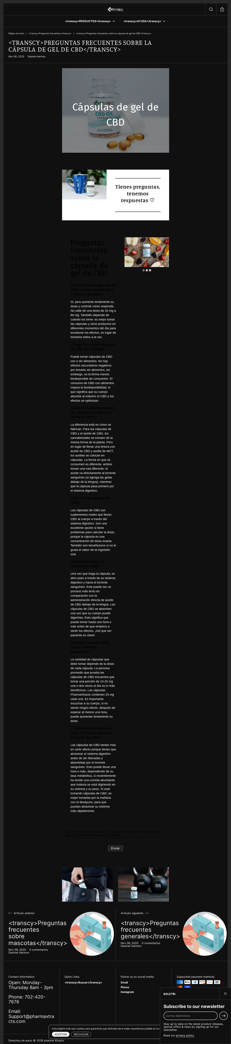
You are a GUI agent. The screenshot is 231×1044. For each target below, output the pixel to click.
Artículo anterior (24, 913)
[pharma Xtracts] (115, 9)
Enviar (115, 848)
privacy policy (185, 1035)
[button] (210, 9)
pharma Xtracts (54, 1040)
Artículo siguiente (132, 913)
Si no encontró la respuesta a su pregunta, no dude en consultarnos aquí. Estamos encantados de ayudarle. (112, 833)
